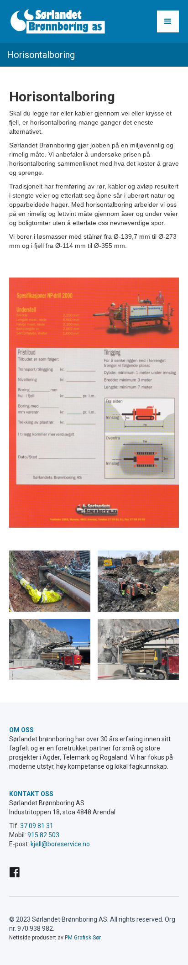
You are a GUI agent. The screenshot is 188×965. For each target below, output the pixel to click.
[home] (57, 21)
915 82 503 (43, 835)
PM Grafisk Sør (83, 937)
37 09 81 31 (36, 825)
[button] (168, 21)
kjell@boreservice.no (60, 844)
